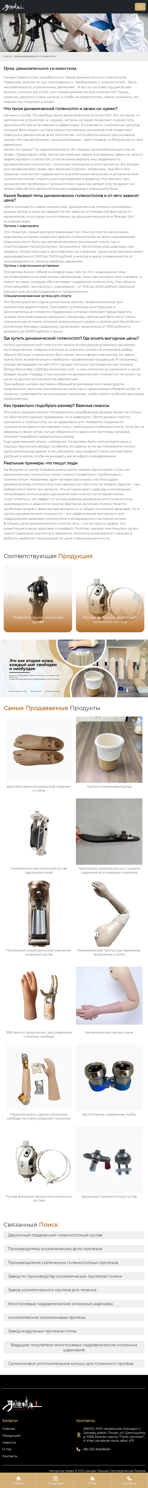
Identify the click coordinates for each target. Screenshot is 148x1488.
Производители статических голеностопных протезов (63, 1262)
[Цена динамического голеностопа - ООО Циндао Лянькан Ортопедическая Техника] (13, 7)
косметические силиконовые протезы (47, 1317)
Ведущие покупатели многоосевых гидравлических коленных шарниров (74, 1347)
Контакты (129, 1480)
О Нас (92, 1480)
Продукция (55, 1480)
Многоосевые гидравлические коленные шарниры (60, 1303)
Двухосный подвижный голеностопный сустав (55, 1235)
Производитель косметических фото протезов (55, 1248)
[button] (136, 598)
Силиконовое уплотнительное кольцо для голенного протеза (70, 1363)
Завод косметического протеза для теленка (52, 1290)
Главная (7, 56)
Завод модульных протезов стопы (42, 1331)
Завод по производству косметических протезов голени (65, 1276)
